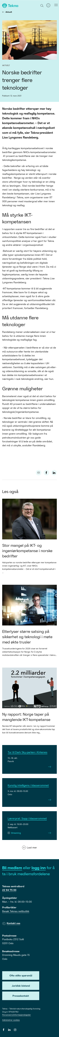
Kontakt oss (13, 923)
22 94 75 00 (9, 889)
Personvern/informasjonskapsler (16, 1015)
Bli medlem (12, 867)
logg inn (39, 867)
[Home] (10, 5)
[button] (42, 5)
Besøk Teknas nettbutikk (15, 911)
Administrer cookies (11, 1020)
